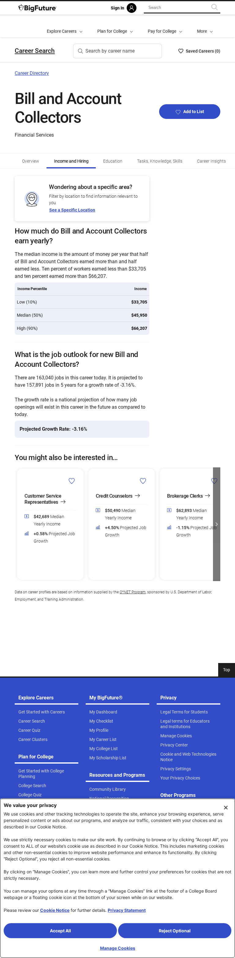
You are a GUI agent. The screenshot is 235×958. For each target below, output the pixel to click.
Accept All (60, 930)
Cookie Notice (54, 910)
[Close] (226, 807)
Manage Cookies (117, 948)
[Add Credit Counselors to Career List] (143, 481)
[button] (205, 26)
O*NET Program (133, 592)
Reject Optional (175, 930)
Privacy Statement (127, 910)
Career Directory (32, 73)
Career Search (35, 50)
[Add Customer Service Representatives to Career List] (71, 481)
